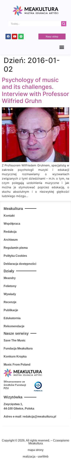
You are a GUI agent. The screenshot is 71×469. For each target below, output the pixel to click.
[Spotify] (21, 36)
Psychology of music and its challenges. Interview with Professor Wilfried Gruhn (35, 90)
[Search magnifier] (63, 23)
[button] (62, 47)
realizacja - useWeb (35, 456)
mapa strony (36, 449)
